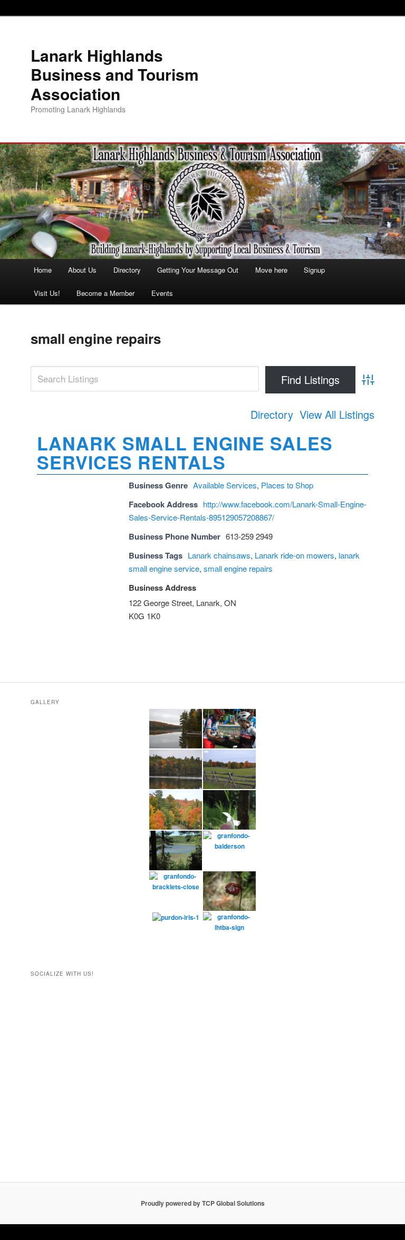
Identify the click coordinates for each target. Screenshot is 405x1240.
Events (162, 293)
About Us (82, 270)
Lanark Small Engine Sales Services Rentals (185, 452)
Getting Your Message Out (197, 270)
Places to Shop (287, 485)
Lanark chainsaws (219, 555)
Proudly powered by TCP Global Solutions (203, 1203)
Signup (314, 270)
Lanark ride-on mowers (294, 555)
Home (43, 270)
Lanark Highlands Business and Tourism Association (115, 74)
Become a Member (105, 293)
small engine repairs (238, 568)
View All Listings (337, 414)
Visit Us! (47, 293)
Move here (271, 270)
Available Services (225, 485)
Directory (127, 270)
